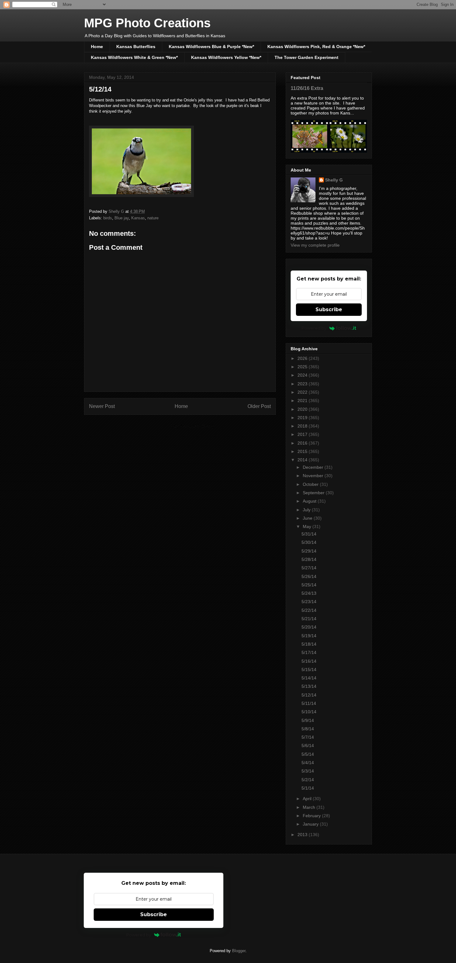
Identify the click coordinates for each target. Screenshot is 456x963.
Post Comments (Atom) (192, 426)
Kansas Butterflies (135, 46)
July (307, 509)
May (307, 526)
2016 (303, 443)
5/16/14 (309, 661)
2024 (303, 375)
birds (107, 218)
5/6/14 (308, 745)
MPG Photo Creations (147, 23)
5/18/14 (309, 644)
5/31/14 (309, 533)
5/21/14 (309, 618)
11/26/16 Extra (307, 88)
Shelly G (334, 179)
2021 (303, 400)
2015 (303, 451)
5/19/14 (309, 635)
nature (153, 218)
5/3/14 (308, 770)
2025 (303, 366)
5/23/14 (309, 601)
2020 (303, 409)
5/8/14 (308, 728)
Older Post (259, 406)
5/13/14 (309, 686)
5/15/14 (309, 669)
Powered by (314, 327)
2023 (303, 383)
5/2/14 (308, 779)
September (314, 492)
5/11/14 (309, 703)
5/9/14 (308, 720)
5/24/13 (309, 593)
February (312, 815)
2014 (303, 459)
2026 (303, 358)
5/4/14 (308, 762)
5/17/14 (309, 652)
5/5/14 (308, 754)
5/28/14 (309, 559)
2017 (303, 434)
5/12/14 (309, 694)
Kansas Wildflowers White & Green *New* (134, 57)
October (311, 484)
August (310, 501)
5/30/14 (309, 542)
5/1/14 (308, 788)
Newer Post (102, 406)
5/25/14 (309, 584)
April (308, 798)
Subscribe (328, 309)
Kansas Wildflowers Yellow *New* (226, 57)
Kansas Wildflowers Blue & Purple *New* (211, 46)
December (313, 467)
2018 (303, 425)
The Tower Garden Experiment (306, 57)
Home (97, 46)
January (311, 824)
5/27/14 (309, 567)
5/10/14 (309, 711)
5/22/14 (309, 610)
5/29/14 (309, 551)
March (309, 807)
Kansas (138, 218)
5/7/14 (308, 737)
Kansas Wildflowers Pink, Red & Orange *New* (316, 46)
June (308, 518)
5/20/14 (309, 627)
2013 (303, 834)
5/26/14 (309, 576)
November (313, 475)
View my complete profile (315, 245)
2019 (303, 417)
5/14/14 (309, 677)
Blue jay (121, 218)
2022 (303, 392)
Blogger (238, 950)
